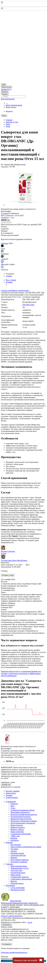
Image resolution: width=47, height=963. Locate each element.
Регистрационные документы (23, 823)
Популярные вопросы (20, 860)
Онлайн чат (6, 785)
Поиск (4, 116)
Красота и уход (12, 122)
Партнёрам (10, 885)
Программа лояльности (20, 812)
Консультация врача (14, 105)
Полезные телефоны (19, 862)
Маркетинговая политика (21, 819)
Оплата (14, 851)
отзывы (9, 276)
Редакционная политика (21, 817)
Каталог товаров (12, 791)
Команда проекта (18, 827)
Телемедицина (12, 797)
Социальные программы (21, 834)
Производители (17, 883)
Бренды (14, 881)
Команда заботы (17, 830)
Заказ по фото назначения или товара (26, 847)
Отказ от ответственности (11, 916)
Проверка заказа (17, 853)
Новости (14, 804)
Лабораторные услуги (20, 868)
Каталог (5, 92)
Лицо (8, 124)
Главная (9, 120)
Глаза (8, 126)
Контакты (15, 840)
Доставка (14, 849)
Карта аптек (11, 793)
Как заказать (16, 845)
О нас (13, 808)
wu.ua (29, 922)
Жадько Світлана (8, 551)
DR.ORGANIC (28, 305)
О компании (11, 802)
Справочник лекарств (20, 877)
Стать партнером (18, 888)
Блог (12, 806)
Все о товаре (11, 280)
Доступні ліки (16, 870)
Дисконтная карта (18, 873)
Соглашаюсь (6, 925)
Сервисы (9, 864)
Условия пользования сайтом (22, 810)
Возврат (14, 857)
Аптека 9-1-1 (6, 89)
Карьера (14, 838)
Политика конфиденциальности (24, 814)
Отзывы (9, 283)
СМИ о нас (15, 836)
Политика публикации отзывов (24, 821)
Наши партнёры (17, 832)
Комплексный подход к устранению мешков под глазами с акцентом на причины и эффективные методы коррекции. (21, 673)
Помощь (9, 842)
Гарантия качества (18, 855)
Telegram (4, 243)
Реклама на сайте (18, 890)
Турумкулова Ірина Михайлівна (14, 560)
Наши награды (17, 825)
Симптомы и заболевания (21, 879)
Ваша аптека (16, 875)
